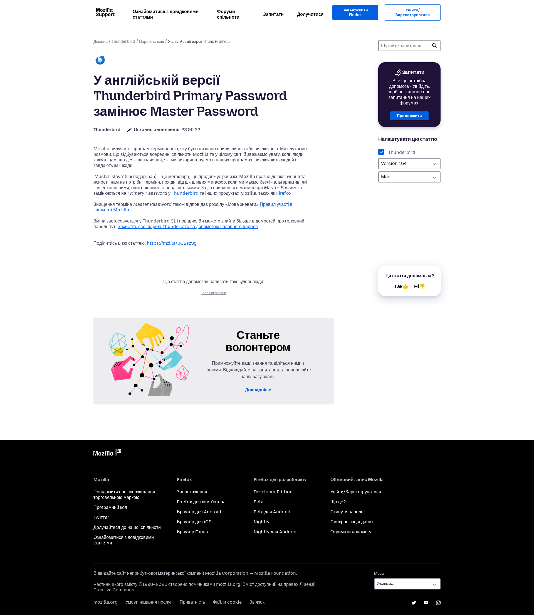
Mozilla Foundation (275, 573)
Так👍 (401, 286)
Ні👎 (419, 286)
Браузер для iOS (194, 521)
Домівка (100, 41)
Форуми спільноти (228, 14)
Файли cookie (227, 602)
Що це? (338, 501)
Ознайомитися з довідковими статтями (166, 14)
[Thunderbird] (100, 60)
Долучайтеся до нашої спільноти (127, 527)
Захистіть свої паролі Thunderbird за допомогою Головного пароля (188, 226)
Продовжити (409, 115)
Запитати (273, 14)
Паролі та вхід (151, 41)
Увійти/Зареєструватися (412, 13)
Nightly (262, 521)
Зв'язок (256, 602)
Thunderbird (123, 41)
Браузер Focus (192, 531)
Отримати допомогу (350, 531)
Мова (379, 573)
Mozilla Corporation (226, 573)
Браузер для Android (199, 511)
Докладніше (258, 389)
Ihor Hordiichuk (213, 293)
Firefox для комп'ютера (201, 501)
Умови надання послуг (148, 602)
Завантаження (192, 491)
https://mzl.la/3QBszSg (172, 243)
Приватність (192, 602)
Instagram (438, 603)
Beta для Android (272, 511)
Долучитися (310, 14)
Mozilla (107, 453)
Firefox (283, 193)
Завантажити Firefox (355, 13)
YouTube (426, 603)
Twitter (101, 517)
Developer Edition (273, 491)
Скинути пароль (346, 511)
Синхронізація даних (352, 521)
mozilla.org (105, 602)
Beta (258, 501)
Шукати (434, 45)
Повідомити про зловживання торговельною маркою (124, 494)
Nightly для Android (275, 531)
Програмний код (110, 507)
